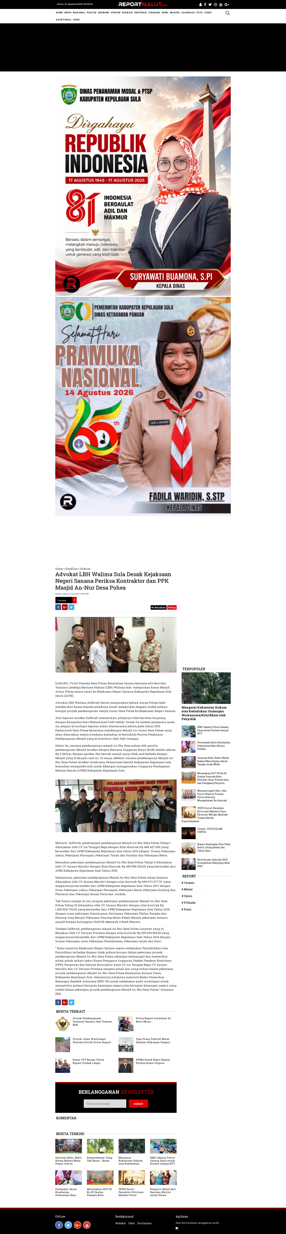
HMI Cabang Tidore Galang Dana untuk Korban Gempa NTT (162, 1160)
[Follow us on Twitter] (68, 1225)
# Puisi (186, 909)
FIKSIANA (154, 12)
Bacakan (160, 607)
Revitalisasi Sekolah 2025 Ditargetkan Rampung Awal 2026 (213, 863)
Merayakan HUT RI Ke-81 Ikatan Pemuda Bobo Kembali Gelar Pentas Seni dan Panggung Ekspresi (99, 1196)
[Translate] (74, 600)
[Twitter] (71, 607)
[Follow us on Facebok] (59, 1225)
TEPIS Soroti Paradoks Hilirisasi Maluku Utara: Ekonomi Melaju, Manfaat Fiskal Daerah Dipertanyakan (205, 814)
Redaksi (120, 1223)
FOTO (199, 12)
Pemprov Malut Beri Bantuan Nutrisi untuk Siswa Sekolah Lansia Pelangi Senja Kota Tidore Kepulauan (163, 1196)
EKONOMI (103, 12)
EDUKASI (127, 12)
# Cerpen (188, 883)
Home (59, 568)
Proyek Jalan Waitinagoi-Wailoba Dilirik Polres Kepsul (92, 1040)
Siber (131, 1223)
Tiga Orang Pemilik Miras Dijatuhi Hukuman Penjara (153, 1040)
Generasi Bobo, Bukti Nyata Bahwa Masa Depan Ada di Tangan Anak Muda (68, 1162)
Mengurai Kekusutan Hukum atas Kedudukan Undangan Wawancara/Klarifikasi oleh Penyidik (131, 1165)
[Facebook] (58, 607)
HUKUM (115, 12)
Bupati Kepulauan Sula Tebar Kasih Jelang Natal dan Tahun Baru (214, 847)
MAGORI (175, 12)
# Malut (187, 889)
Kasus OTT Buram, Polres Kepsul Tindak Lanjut (88, 1061)
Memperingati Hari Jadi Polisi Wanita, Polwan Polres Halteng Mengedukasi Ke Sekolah (212, 795)
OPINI (76, 19)
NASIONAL (79, 12)
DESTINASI (140, 12)
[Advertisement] (143, 48)
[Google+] (65, 607)
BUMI (165, 12)
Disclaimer (144, 1223)
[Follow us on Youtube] (87, 1225)
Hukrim (85, 568)
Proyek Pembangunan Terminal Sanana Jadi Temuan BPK (92, 1021)
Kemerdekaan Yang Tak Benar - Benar (99, 1159)
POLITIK (91, 12)
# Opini (187, 896)
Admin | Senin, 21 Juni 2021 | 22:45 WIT (72, 593)
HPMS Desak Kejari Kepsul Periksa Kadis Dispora (153, 1061)
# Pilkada (188, 902)
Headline (72, 568)
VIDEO (208, 12)
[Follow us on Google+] (77, 1225)
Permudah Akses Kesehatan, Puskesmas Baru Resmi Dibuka (66, 1193)
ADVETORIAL (63, 19)
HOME (59, 12)
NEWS (67, 12)
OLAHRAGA (188, 12)
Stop (172, 607)
